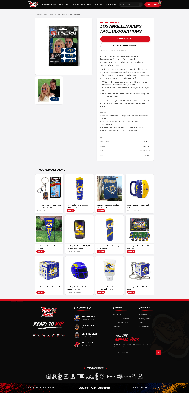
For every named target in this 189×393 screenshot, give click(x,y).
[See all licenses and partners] (95, 376)
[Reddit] (53, 335)
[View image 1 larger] (63, 46)
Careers (98, 4)
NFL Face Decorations (49, 14)
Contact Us (110, 4)
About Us (63, 4)
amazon (71, 210)
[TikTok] (39, 335)
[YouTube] (44, 335)
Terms (141, 323)
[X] (48, 335)
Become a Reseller (121, 323)
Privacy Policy (144, 319)
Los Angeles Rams (112, 22)
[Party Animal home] (33, 4)
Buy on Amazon (124, 39)
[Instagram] (34, 335)
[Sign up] (158, 352)
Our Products (48, 4)
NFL (101, 22)
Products (38, 14)
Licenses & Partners (81, 4)
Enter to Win (152, 4)
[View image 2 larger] (49, 90)
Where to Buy (145, 315)
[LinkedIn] (58, 335)
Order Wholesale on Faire (124, 45)
